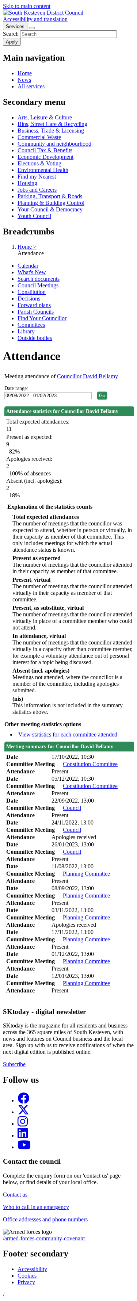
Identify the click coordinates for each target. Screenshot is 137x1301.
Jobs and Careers (37, 190)
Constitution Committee (90, 764)
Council (72, 808)
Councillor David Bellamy (87, 376)
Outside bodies (35, 338)
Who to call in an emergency (36, 1207)
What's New (32, 272)
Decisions (29, 298)
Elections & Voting (39, 163)
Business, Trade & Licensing (51, 130)
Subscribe (14, 1064)
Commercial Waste (39, 137)
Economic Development (45, 157)
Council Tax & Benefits (45, 150)
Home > (27, 247)
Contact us (15, 1194)
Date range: (16, 388)
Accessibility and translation (35, 19)
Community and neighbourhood (54, 144)
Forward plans (34, 305)
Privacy (26, 1282)
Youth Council (34, 216)
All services (31, 86)
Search (11, 34)
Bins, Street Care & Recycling (52, 124)
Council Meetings (38, 285)
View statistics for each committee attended (67, 734)
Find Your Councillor (42, 318)
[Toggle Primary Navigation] (32, 28)
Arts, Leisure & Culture (45, 117)
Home (25, 73)
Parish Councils (36, 312)
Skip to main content (26, 6)
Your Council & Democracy (50, 209)
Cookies (27, 1276)
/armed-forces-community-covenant (44, 1238)
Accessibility (32, 1269)
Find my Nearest (37, 176)
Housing (27, 183)
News (24, 80)
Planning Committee (86, 873)
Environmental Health (43, 170)
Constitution (32, 292)
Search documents (39, 279)
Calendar (28, 266)
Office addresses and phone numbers (45, 1219)
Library (26, 331)
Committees (31, 325)
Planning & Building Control (51, 203)
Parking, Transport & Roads (50, 196)
